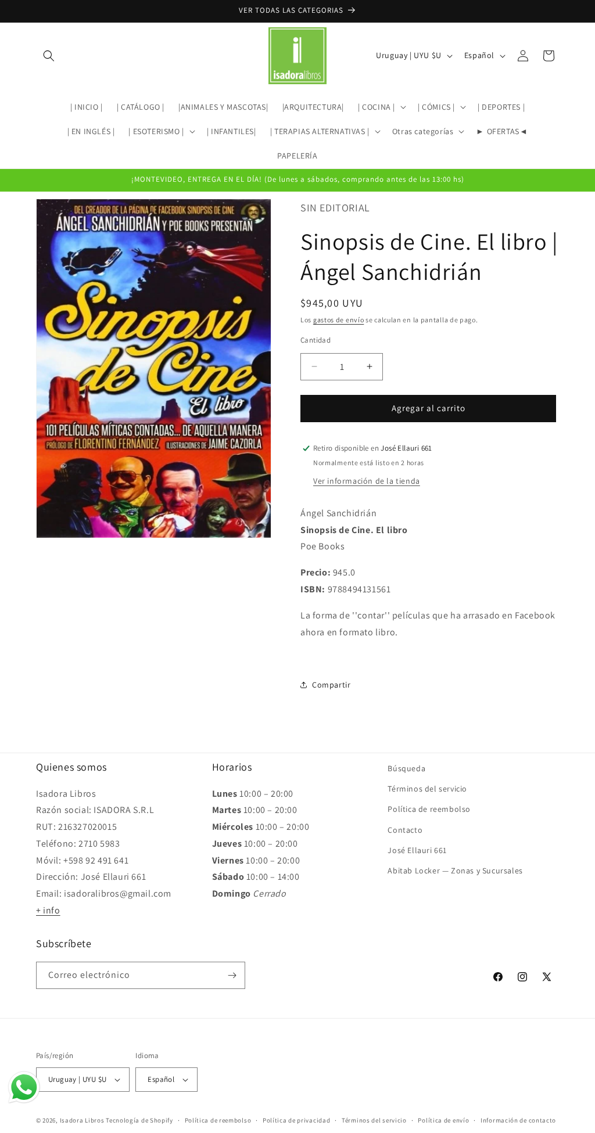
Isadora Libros (82, 1120)
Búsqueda (406, 768)
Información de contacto (518, 1120)
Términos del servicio (427, 788)
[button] (49, 56)
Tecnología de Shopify (139, 1120)
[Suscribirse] (232, 975)
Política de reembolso (429, 809)
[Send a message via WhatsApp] (24, 1087)
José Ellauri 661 (417, 850)
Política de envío (443, 1120)
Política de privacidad (296, 1120)
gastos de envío (338, 319)
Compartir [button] (331, 684)
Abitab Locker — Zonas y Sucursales (455, 870)
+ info (48, 910)
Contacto (405, 830)
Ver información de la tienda (366, 481)
